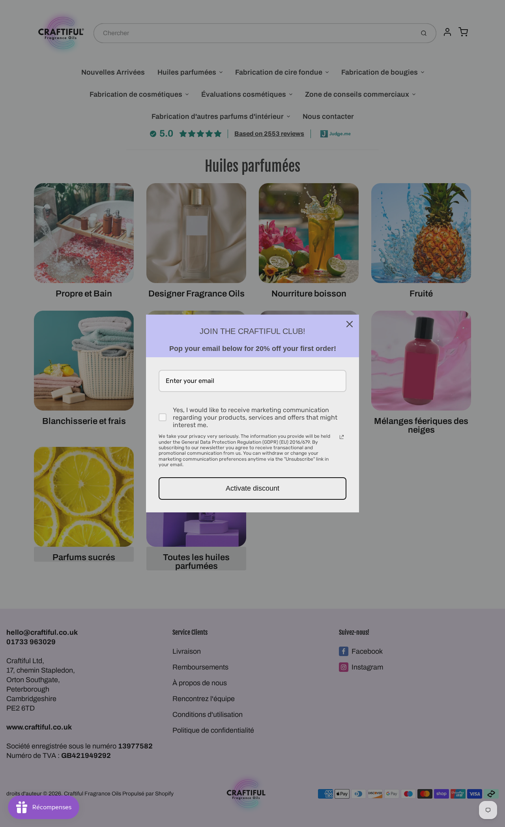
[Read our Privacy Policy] (341, 437)
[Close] (349, 324)
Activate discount (252, 488)
